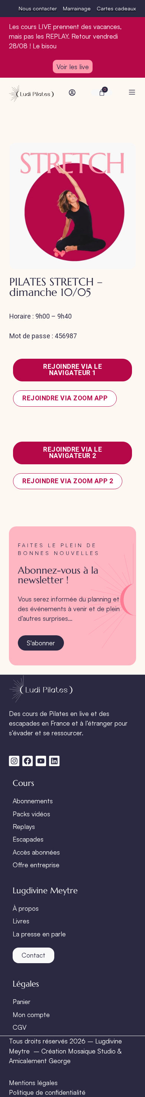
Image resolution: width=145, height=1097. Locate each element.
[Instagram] (14, 761)
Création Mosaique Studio (78, 1051)
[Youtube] (41, 761)
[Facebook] (27, 761)
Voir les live (73, 66)
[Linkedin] (54, 761)
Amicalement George (40, 1060)
